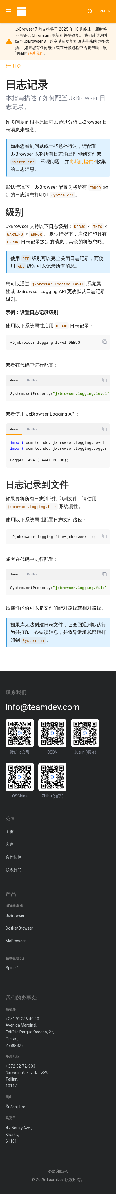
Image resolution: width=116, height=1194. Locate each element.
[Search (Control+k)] (89, 11)
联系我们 (36, 53)
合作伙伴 (13, 857)
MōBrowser (16, 940)
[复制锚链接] (29, 212)
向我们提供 (81, 161)
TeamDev (54, 1179)
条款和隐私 (58, 1171)
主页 (10, 831)
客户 (10, 844)
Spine (11, 967)
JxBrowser (15, 915)
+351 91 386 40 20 (22, 1018)
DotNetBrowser (19, 928)
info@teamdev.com (43, 707)
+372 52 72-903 (20, 1066)
